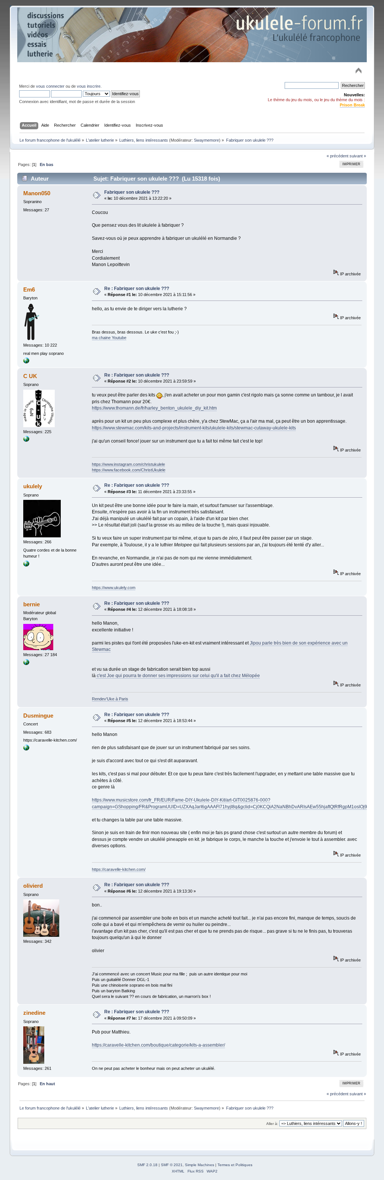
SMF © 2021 (172, 1165)
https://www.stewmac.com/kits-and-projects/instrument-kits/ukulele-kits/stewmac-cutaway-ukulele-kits (194, 428)
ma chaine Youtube (109, 337)
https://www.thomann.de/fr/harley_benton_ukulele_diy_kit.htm (154, 408)
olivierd (33, 885)
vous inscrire (88, 86)
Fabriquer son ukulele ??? (131, 192)
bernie (31, 604)
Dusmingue (38, 715)
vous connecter (50, 86)
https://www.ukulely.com (113, 587)
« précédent (337, 156)
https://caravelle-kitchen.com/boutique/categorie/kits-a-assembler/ (158, 1045)
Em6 (29, 289)
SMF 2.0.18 (147, 1165)
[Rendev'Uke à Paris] (26, 663)
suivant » (358, 156)
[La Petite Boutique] (26, 362)
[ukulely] (26, 565)
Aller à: (272, 1124)
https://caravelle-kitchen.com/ (119, 869)
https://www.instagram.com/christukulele (128, 464)
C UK (30, 376)
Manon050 (36, 193)
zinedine (34, 1013)
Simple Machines (199, 1165)
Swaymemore (206, 140)
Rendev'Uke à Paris (110, 699)
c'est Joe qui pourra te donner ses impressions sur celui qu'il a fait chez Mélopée (178, 675)
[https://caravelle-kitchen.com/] (26, 749)
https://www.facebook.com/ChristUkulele (128, 470)
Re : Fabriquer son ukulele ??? (136, 288)
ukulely (32, 486)
